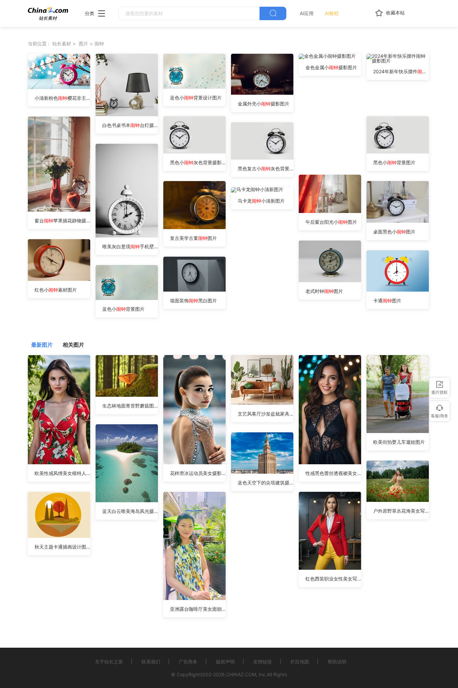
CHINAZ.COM (241, 674)
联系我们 (150, 661)
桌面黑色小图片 (394, 231)
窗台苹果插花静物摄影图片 (62, 220)
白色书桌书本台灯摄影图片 (130, 125)
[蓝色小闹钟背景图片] (127, 298)
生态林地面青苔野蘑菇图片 (130, 405)
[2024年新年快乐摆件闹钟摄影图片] (397, 60)
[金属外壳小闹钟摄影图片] (262, 93)
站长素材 (61, 43)
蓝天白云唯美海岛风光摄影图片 (130, 511)
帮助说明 (337, 661)
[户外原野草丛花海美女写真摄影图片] (397, 500)
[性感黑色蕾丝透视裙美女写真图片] (330, 462)
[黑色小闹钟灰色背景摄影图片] (194, 152)
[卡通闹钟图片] (397, 290)
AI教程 (332, 13)
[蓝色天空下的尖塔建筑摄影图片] (262, 472)
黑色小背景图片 (394, 162)
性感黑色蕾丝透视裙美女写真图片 (333, 473)
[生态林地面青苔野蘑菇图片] (127, 395)
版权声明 (225, 661)
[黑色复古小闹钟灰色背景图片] (262, 158)
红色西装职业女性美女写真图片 (333, 579)
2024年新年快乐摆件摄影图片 (401, 71)
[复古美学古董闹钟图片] (199, 227)
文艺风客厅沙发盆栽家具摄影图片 (265, 414)
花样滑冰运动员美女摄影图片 (198, 473)
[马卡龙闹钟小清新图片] (257, 189)
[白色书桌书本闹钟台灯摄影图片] (127, 114)
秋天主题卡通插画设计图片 (62, 547)
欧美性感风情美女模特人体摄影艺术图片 (62, 473)
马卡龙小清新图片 (261, 201)
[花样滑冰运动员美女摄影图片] (194, 462)
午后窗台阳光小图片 (331, 222)
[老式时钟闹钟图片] (330, 280)
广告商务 (188, 661)
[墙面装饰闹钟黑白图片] (194, 290)
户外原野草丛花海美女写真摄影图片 (401, 511)
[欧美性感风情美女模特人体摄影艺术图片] (59, 462)
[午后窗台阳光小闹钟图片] (330, 211)
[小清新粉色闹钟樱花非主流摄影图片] (59, 87)
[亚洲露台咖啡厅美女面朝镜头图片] (194, 598)
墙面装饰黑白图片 (193, 300)
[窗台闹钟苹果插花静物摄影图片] (59, 210)
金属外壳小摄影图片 (263, 103)
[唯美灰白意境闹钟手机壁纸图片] (127, 236)
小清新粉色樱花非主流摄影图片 (62, 98)
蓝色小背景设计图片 (196, 97)
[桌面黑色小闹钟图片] (397, 221)
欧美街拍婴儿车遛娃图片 (399, 442)
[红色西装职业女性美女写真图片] (330, 568)
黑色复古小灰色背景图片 (265, 168)
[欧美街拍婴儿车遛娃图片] (397, 431)
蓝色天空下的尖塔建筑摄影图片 (265, 482)
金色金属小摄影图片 (331, 67)
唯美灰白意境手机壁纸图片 (130, 246)
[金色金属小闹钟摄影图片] (327, 56)
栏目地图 (299, 661)
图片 (83, 43)
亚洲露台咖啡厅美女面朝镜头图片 (198, 609)
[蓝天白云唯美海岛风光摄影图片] (127, 500)
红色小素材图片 (56, 290)
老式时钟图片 (324, 291)
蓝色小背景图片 (123, 309)
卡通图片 (387, 300)
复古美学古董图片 (193, 238)
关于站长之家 (109, 661)
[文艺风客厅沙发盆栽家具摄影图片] (262, 403)
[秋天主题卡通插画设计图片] (59, 536)
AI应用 (306, 13)
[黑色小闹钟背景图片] (397, 152)
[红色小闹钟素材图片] (59, 279)
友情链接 (262, 661)
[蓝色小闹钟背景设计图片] (194, 87)
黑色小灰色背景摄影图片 (198, 162)
